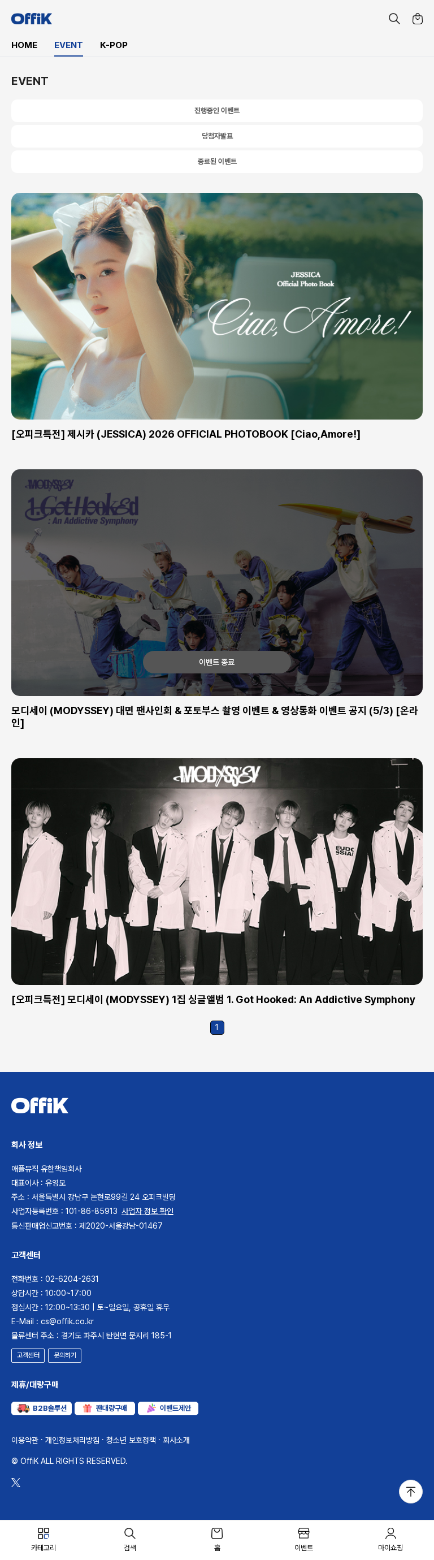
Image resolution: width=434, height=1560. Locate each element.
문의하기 (65, 1355)
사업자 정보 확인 (147, 1211)
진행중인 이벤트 (217, 110)
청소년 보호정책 (131, 1440)
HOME (24, 45)
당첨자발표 (217, 136)
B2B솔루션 (50, 1408)
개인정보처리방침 (72, 1440)
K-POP (114, 45)
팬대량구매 (111, 1408)
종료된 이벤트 (217, 161)
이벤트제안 (175, 1408)
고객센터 (28, 1355)
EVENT (68, 45)
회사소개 (176, 1440)
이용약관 (24, 1440)
